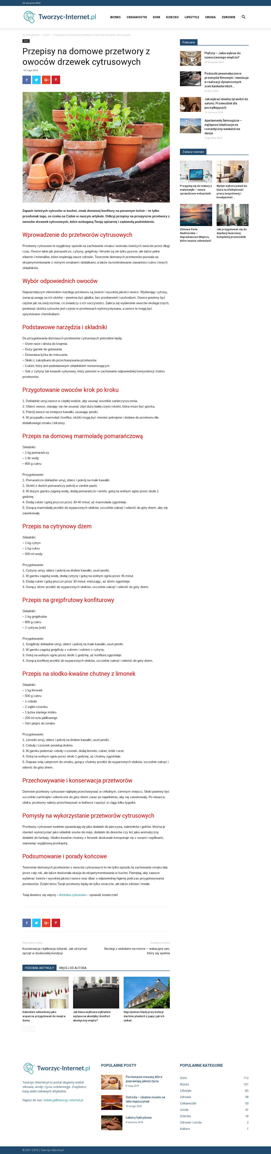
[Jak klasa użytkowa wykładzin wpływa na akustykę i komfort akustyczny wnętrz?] (96, 992)
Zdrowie (228, 17)
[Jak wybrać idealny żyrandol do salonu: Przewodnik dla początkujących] (190, 104)
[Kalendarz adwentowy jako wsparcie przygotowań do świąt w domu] (45, 992)
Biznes (115, 17)
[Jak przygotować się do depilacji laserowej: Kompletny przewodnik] (233, 215)
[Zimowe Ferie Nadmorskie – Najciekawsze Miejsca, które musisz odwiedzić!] (196, 215)
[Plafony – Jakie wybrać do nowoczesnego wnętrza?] (190, 58)
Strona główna (31, 35)
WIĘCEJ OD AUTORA (73, 968)
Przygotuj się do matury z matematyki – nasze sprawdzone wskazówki (196, 189)
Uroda (210, 17)
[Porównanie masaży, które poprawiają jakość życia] (111, 1082)
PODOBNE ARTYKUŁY (39, 968)
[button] (243, 17)
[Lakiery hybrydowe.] (111, 1122)
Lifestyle (192, 17)
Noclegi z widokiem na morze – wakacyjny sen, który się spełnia (137, 951)
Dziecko (172, 17)
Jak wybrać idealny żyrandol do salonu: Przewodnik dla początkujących (226, 103)
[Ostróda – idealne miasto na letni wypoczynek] (111, 1102)
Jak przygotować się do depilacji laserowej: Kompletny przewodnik (232, 233)
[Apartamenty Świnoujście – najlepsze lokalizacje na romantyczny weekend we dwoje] (190, 125)
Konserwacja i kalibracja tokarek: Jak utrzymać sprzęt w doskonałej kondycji (54, 951)
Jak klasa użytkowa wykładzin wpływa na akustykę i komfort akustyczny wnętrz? (92, 1016)
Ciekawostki (137, 17)
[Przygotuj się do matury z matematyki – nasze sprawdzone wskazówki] (196, 172)
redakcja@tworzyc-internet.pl (63, 1100)
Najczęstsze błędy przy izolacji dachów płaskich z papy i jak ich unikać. (144, 1016)
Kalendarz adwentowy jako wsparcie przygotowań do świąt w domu (44, 1016)
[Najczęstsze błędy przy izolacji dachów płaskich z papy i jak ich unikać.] (147, 992)
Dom (156, 17)
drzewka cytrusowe (72, 895)
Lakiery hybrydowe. (139, 1117)
